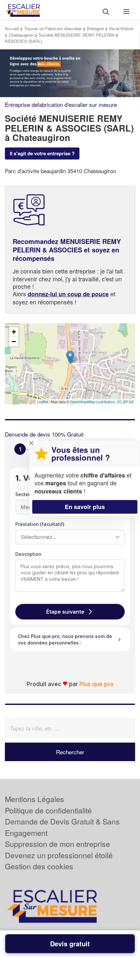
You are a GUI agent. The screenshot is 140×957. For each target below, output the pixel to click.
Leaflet (42, 401)
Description (28, 554)
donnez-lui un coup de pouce (68, 294)
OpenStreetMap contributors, (93, 401)
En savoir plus (85, 507)
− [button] (14, 342)
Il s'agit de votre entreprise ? (42, 153)
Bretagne (95, 28)
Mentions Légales (34, 799)
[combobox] (68, 537)
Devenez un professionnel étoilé (59, 855)
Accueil (12, 28)
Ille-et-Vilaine (121, 28)
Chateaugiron (21, 35)
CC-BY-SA (125, 401)
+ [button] (14, 332)
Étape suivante (65, 611)
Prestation (39, 524)
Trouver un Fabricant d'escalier (53, 28)
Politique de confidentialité (48, 810)
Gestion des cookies (39, 866)
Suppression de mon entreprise (57, 843)
